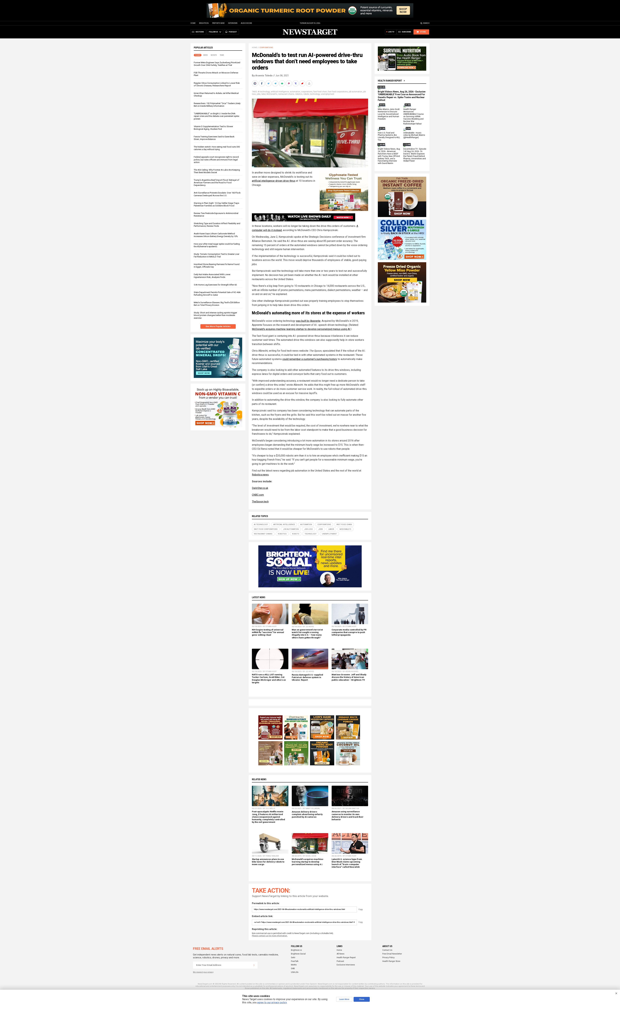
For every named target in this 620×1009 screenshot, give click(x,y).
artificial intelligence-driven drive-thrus (273, 180)
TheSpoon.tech (260, 501)
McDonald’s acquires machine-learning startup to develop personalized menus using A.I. (308, 862)
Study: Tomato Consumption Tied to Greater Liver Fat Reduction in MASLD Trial (216, 255)
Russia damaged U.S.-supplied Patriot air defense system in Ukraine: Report (307, 677)
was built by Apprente (308, 320)
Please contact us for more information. (270, 936)
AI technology (264, 92)
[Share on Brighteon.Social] (255, 83)
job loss (308, 529)
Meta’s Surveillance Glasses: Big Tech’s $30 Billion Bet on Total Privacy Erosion (217, 303)
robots (306, 94)
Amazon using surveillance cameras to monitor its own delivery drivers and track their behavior (347, 815)
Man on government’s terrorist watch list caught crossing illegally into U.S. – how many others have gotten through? (307, 634)
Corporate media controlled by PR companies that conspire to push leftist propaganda (349, 632)
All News (340, 954)
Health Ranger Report (390, 80)
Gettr (293, 957)
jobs (258, 94)
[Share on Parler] (289, 83)
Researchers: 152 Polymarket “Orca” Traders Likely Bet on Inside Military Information (217, 104)
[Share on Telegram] (275, 83)
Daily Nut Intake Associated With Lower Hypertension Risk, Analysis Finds (212, 275)
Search (426, 23)
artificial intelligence (280, 92)
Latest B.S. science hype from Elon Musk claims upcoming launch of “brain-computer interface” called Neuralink (347, 863)
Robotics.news (260, 474)
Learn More (344, 999)
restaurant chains (286, 94)
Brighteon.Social (298, 954)
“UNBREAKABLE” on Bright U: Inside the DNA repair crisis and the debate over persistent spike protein (216, 116)
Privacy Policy (388, 957)
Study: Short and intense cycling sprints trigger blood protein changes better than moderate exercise (215, 315)
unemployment (327, 94)
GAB (293, 968)
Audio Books (246, 23)
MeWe (294, 965)
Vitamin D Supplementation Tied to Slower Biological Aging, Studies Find (213, 127)
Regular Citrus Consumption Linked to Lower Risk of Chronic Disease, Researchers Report (217, 84)
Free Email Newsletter (392, 954)
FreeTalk (294, 961)
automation (295, 92)
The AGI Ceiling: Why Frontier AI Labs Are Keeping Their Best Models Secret (217, 171)
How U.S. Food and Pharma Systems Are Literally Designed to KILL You (389, 136)
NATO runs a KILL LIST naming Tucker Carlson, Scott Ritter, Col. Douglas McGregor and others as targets (269, 678)
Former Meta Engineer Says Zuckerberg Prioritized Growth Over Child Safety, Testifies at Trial (217, 63)
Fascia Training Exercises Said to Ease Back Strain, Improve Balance (214, 137)
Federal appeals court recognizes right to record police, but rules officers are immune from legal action (216, 159)
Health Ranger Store (391, 961)
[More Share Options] (309, 83)
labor (263, 94)
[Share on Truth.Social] (296, 83)
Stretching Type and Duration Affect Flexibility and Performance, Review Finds (217, 224)
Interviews (232, 23)
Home (193, 23)
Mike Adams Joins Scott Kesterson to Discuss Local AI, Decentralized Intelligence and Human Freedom (389, 114)
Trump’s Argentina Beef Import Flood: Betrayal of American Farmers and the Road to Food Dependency (216, 182)
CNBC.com (258, 494)
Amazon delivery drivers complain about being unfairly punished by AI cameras (307, 814)
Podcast (340, 961)
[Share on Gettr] (302, 83)
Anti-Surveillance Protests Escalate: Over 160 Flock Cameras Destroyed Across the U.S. (217, 194)
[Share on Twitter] (268, 83)
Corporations (266, 47)
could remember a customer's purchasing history (309, 359)
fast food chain (320, 92)
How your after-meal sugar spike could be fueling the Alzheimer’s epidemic (217, 245)
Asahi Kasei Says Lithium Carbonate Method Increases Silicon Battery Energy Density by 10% (216, 234)
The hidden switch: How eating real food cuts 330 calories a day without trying (217, 148)
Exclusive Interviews (346, 965)
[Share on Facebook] (262, 83)
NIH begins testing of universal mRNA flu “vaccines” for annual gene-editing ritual (268, 632)
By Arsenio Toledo (262, 75)
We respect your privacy (203, 972)
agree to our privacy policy (272, 1002)
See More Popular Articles (218, 326)
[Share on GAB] (282, 83)
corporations (306, 92)
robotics (298, 94)
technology (315, 94)
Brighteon (204, 23)
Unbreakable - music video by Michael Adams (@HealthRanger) (414, 135)
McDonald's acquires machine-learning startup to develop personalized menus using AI (301, 329)
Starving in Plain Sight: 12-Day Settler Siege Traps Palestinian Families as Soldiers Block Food (216, 204)
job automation (355, 92)
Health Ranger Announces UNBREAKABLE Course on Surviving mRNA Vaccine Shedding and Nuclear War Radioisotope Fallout (413, 116)
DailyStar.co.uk (260, 488)
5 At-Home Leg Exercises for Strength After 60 (215, 285)
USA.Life (294, 972)
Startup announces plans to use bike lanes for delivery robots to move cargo (268, 862)
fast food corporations (338, 92)
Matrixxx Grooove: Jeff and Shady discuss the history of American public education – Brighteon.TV (349, 677)
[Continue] (254, 965)
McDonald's (272, 94)
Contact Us (387, 950)
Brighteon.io (296, 950)
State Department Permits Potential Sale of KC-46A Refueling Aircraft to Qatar (217, 293)
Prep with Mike (218, 23)
